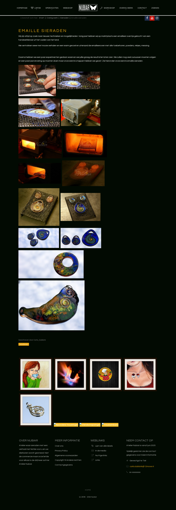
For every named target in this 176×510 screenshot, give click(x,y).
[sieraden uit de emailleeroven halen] (39, 173)
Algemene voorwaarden (66, 455)
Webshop (68, 8)
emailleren (24, 344)
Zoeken (155, 8)
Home (88, 490)
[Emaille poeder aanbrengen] (37, 80)
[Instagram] (156, 18)
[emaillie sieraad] (51, 264)
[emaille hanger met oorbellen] (38, 238)
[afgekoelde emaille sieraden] (80, 207)
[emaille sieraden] (81, 238)
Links (97, 460)
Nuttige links (101, 455)
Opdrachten (51, 8)
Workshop (109, 8)
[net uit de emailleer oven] (38, 207)
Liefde (38, 8)
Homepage (22, 8)
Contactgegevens (64, 465)
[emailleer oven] (80, 112)
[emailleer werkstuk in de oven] (85, 144)
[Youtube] (152, 18)
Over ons (59, 446)
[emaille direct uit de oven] (83, 173)
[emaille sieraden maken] (78, 80)
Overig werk (126, 8)
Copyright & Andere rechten (68, 460)
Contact (142, 8)
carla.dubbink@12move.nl (142, 466)
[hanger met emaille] (51, 305)
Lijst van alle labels (104, 446)
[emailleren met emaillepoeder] (39, 112)
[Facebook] (147, 18)
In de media (100, 451)
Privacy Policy (61, 451)
